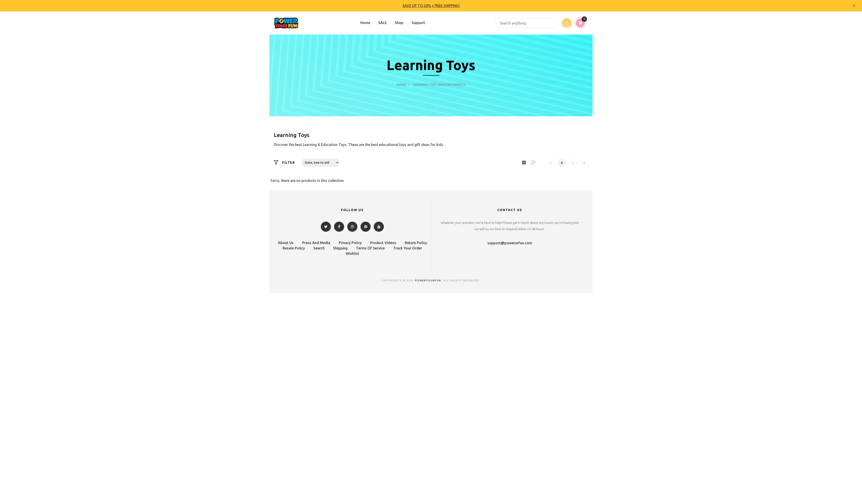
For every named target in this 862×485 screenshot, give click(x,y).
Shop (399, 23)
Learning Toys (425, 84)
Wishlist (352, 253)
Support (418, 23)
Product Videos (383, 243)
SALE (382, 23)
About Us (286, 243)
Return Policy (416, 243)
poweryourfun (428, 280)
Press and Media (316, 243)
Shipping (340, 248)
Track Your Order (407, 248)
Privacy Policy (350, 243)
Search (319, 248)
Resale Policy (294, 248)
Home (365, 23)
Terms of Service (370, 248)
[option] (431, 5)
